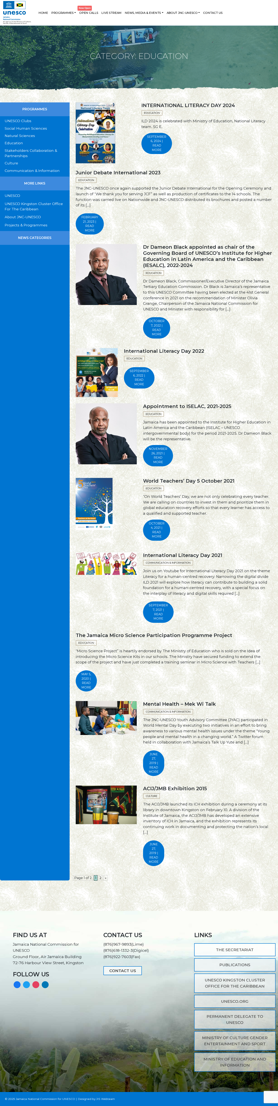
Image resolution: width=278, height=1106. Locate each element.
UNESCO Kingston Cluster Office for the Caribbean (235, 983)
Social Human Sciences (26, 128)
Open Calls (88, 13)
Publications (234, 964)
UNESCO (12, 195)
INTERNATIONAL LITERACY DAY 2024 (188, 105)
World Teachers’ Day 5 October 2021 (188, 481)
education (86, 642)
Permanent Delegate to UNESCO (235, 1019)
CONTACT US (122, 970)
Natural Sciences (20, 136)
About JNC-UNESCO (182, 13)
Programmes (62, 13)
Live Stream (111, 13)
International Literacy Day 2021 (182, 555)
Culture (11, 163)
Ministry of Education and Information (235, 1062)
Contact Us (212, 13)
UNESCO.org (234, 1001)
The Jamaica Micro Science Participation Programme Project (154, 635)
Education (14, 143)
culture (151, 796)
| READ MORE (156, 143)
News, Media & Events (143, 13)
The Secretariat (235, 949)
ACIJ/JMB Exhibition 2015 (175, 788)
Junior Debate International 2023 (118, 173)
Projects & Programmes (26, 225)
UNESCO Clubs (18, 121)
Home (43, 13)
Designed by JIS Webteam (96, 1099)
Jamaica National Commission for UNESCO (45, 1099)
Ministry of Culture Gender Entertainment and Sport (235, 1040)
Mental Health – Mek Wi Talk (179, 704)
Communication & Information (32, 170)
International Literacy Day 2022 (164, 351)
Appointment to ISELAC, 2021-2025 (187, 406)
